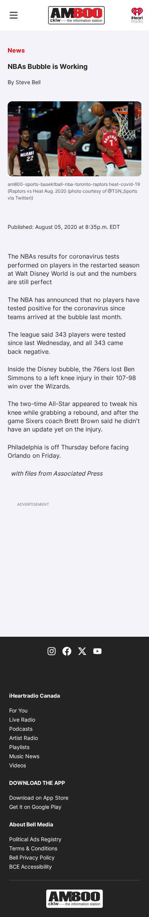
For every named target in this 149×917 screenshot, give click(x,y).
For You (18, 710)
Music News (24, 756)
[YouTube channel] (97, 650)
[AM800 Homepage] (76, 15)
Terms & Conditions (33, 848)
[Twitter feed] (82, 650)
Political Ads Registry (35, 839)
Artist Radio (23, 738)
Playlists (19, 747)
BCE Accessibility (30, 866)
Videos (17, 765)
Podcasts (20, 728)
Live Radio (22, 719)
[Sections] (13, 15)
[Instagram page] (51, 650)
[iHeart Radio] (137, 14)
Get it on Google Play (35, 807)
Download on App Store (38, 797)
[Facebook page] (66, 650)
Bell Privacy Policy (32, 857)
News (16, 50)
